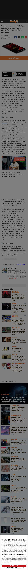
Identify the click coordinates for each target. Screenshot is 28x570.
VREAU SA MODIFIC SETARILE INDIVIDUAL (14, 567)
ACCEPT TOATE (14, 565)
